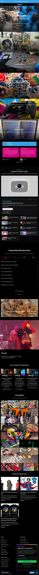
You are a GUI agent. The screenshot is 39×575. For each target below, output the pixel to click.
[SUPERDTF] (19, 4)
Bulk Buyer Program (4, 552)
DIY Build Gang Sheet (19, 28)
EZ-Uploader (19, 21)
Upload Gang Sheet (19, 25)
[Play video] (19, 334)
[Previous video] (3, 212)
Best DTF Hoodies (23, 539)
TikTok (19, 116)
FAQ (1, 547)
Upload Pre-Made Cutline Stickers (19, 95)
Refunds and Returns (5, 544)
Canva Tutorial (19, 389)
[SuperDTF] (5, 144)
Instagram (19, 112)
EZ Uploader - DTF (4, 563)
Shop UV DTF (5, 209)
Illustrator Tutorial (6, 389)
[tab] (10, 218)
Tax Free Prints (3, 549)
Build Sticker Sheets (19, 70)
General (5, 257)
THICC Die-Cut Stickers (5, 559)
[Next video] (9, 212)
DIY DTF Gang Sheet (4, 566)
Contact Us (19, 294)
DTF (15, 257)
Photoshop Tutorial (32, 387)
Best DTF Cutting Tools (24, 542)
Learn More (20, 109)
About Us (2, 539)
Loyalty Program (4, 546)
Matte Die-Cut (19, 87)
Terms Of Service (4, 540)
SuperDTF (9, 142)
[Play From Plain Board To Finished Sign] (19, 186)
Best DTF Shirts (23, 540)
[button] (2, 4)
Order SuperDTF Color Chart (19, 136)
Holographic (19, 90)
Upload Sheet (19, 49)
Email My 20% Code (27, 561)
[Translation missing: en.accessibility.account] (35, 4)
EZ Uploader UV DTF (4, 564)
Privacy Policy (3, 542)
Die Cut (33, 257)
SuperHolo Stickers (4, 561)
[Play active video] (6, 212)
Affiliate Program (4, 554)
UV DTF (24, 257)
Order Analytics (4, 551)
